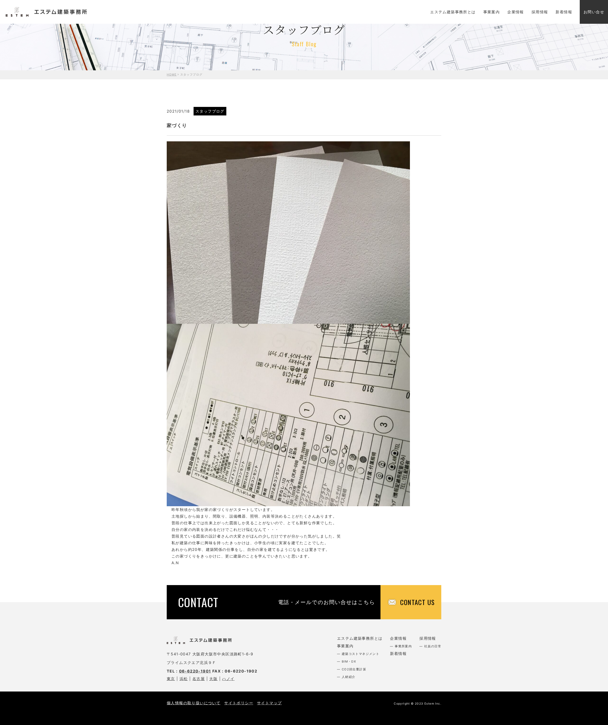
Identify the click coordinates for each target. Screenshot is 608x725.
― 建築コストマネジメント (358, 654)
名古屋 (198, 678)
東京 (171, 678)
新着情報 (564, 12)
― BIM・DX (346, 661)
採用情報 (540, 12)
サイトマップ (269, 703)
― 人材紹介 (346, 677)
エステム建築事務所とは (452, 12)
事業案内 (491, 12)
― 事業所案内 (401, 646)
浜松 (184, 678)
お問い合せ (594, 12)
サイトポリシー (238, 703)
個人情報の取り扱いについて (193, 703)
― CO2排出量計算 (351, 669)
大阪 (213, 678)
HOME (172, 74)
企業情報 (515, 12)
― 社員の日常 (430, 646)
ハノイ (228, 678)
